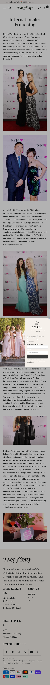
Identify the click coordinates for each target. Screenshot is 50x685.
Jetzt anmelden (37, 357)
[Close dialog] (48, 318)
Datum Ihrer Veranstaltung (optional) (35, 344)
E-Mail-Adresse (30, 349)
